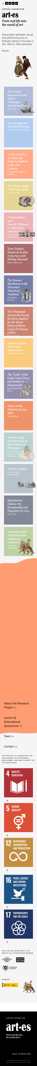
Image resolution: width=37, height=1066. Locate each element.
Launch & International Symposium (12, 722)
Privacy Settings (27, 1062)
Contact (9, 746)
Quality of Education (7, 800)
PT (16, 3)
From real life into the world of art (14, 1036)
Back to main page (21, 1054)
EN (3, 3)
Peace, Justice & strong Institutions (7, 907)
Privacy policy (18, 1062)
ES (6, 3)
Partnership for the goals (7, 941)
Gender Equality (7, 835)
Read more (5, 50)
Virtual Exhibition (15, 1018)
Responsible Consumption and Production (7, 870)
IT (13, 3)
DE (10, 3)
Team (8, 736)
